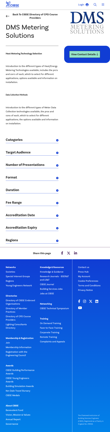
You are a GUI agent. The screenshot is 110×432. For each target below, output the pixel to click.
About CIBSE (12, 405)
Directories (11, 295)
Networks (11, 267)
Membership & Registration (20, 338)
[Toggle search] (95, 4)
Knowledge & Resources (52, 267)
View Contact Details (83, 54)
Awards (9, 365)
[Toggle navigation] (103, 5)
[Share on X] (68, 253)
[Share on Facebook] (62, 253)
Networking (46, 303)
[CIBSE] (12, 5)
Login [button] (81, 4)
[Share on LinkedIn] (75, 253)
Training (44, 318)
